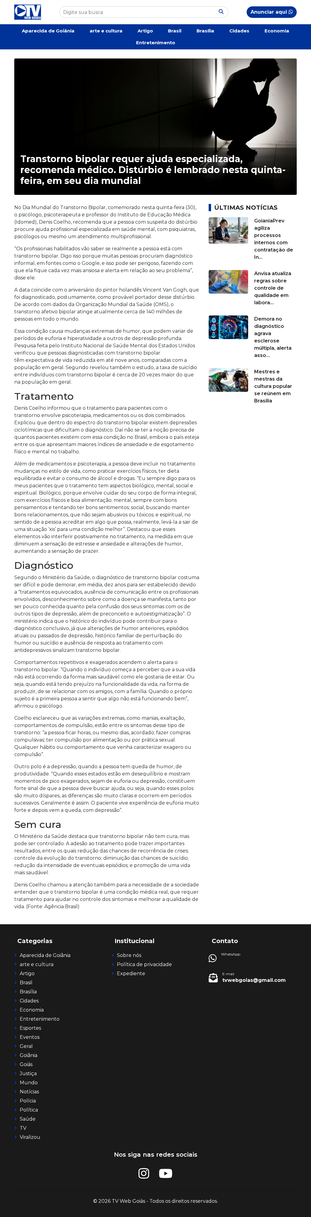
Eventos (29, 1037)
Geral (26, 1046)
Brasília (205, 31)
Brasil (174, 31)
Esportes (30, 1028)
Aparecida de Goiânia (48, 31)
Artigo (145, 31)
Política (29, 1110)
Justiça (28, 1073)
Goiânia (28, 1055)
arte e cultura (106, 31)
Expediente (131, 973)
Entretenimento (155, 42)
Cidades (239, 31)
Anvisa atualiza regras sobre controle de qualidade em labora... (272, 288)
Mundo (29, 1082)
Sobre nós (129, 955)
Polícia (28, 1101)
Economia (277, 31)
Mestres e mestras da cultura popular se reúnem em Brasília (273, 386)
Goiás (26, 1064)
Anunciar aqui (270, 12)
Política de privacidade (144, 964)
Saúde (28, 1119)
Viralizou (30, 1137)
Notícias (29, 1092)
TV (23, 1128)
